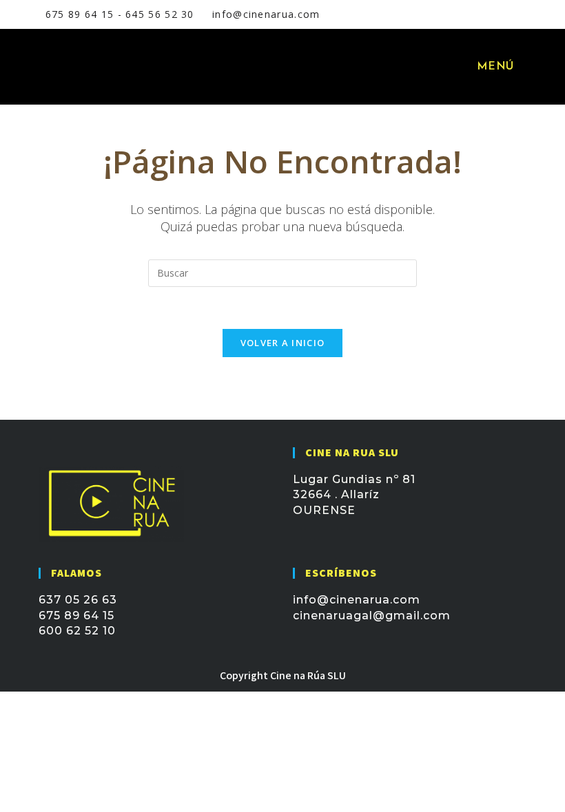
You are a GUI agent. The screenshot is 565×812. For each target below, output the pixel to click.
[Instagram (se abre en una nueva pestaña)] (480, 14)
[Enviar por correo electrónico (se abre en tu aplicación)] (495, 14)
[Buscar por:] (527, 66)
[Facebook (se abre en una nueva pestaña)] (462, 14)
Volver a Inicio (282, 342)
